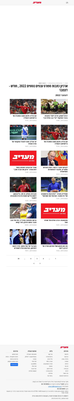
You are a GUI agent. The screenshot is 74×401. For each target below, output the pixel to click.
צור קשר (50, 354)
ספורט (66, 361)
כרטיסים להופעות (63, 376)
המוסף (50, 366)
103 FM (34, 361)
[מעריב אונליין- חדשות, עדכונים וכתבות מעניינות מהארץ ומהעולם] (37, 2)
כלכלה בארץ (65, 359)
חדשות (66, 354)
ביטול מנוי (49, 376)
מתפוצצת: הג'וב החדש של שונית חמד (56, 221)
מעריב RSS (49, 361)
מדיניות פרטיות (14, 359)
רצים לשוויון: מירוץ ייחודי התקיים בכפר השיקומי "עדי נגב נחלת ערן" (55, 117)
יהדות (66, 371)
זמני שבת (33, 368)
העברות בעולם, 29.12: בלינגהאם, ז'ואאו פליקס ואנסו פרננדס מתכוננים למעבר (23, 196)
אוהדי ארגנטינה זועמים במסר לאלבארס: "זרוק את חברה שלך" (24, 168)
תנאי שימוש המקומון (13, 361)
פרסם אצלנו (49, 357)
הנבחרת (66, 368)
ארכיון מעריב (49, 371)
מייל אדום (50, 359)
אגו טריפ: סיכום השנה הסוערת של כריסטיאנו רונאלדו (24, 117)
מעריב (66, 83)
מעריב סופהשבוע (47, 364)
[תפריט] (70, 3)
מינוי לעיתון (49, 368)
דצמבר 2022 (42, 83)
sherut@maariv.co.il (54, 386)
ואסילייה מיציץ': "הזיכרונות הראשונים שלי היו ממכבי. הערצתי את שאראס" (54, 195)
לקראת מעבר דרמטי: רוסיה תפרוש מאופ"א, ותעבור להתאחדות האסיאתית (55, 169)
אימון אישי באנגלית (31, 354)
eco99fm (33, 364)
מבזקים (66, 357)
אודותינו (50, 373)
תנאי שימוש (15, 354)
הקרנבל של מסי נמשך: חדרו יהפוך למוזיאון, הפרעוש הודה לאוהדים (24, 247)
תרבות (66, 366)
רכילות (66, 364)
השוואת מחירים (32, 371)
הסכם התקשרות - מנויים (12, 357)
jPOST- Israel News (30, 357)
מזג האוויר (65, 373)
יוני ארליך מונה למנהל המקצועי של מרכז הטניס (24, 143)
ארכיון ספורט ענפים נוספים (55, 83)
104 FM (34, 366)
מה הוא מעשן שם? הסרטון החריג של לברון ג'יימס (55, 247)
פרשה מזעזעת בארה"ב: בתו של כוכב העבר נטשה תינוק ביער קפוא (23, 221)
